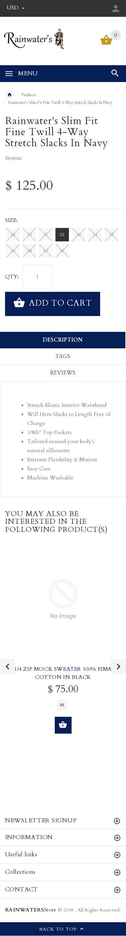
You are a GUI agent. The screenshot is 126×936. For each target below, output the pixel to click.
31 (45, 235)
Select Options (63, 725)
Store (30, 909)
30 (29, 235)
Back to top (58, 929)
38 (29, 251)
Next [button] (118, 666)
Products (29, 95)
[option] (63, 648)
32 (62, 235)
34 (95, 235)
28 (12, 235)
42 (62, 251)
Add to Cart (59, 303)
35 (111, 235)
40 (45, 251)
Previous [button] (7, 666)
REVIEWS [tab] (63, 373)
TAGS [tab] (62, 356)
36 (12, 251)
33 (78, 235)
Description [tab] (63, 340)
